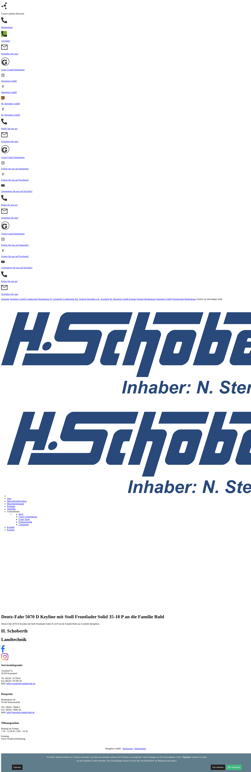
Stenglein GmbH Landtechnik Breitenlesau (30, 299)
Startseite (5, 299)
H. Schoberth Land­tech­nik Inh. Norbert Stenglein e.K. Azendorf (79, 299)
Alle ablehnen (218, 767)
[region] (125, 572)
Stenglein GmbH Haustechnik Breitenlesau (176, 299)
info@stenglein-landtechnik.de (21, 712)
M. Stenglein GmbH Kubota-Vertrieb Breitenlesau (133, 299)
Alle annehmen (234, 767)
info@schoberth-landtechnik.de (21, 683)
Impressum (128, 748)
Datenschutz (140, 748)
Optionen (17, 767)
